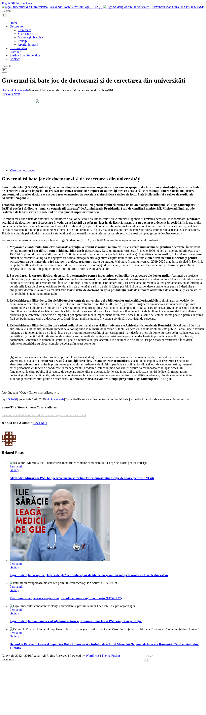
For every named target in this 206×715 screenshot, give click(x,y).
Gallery (14, 470)
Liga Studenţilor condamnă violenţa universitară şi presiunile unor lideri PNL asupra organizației (76, 621)
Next (16, 94)
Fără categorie (55, 399)
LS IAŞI (11, 399)
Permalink (16, 466)
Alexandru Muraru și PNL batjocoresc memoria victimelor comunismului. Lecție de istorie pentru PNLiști (82, 478)
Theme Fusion (111, 655)
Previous (7, 94)
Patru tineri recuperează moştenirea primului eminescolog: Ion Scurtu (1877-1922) (66, 598)
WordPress (92, 655)
